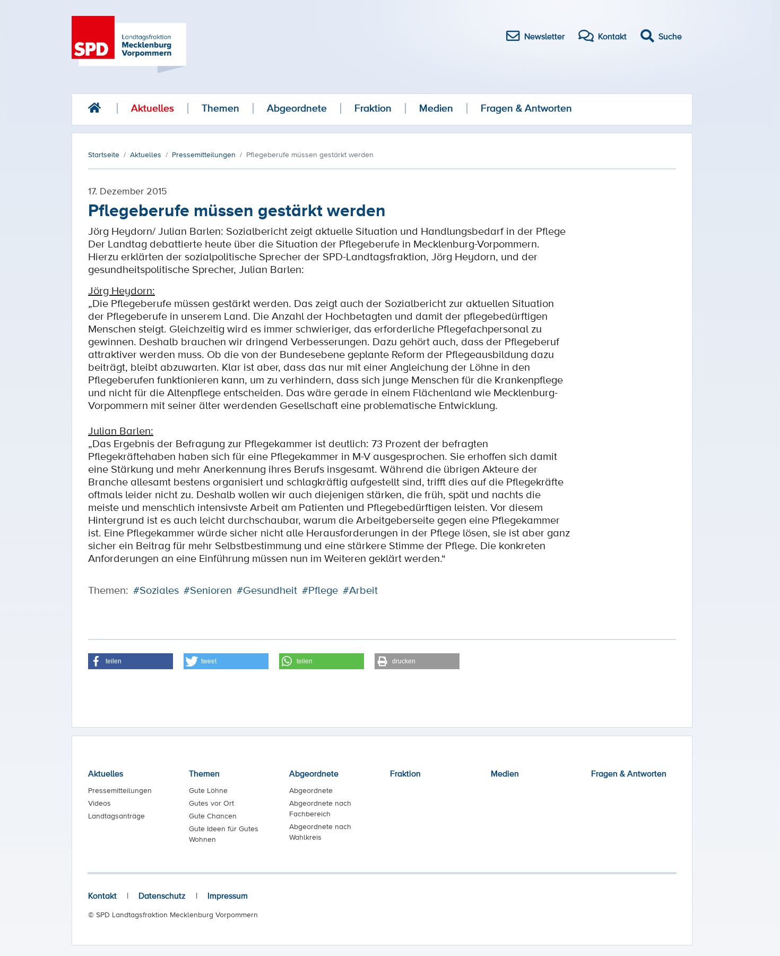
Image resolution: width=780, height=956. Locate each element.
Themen (220, 108)
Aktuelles (152, 108)
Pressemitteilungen (120, 790)
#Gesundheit (267, 590)
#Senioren (208, 590)
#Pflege (320, 590)
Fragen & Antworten (526, 108)
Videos (99, 803)
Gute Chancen (213, 815)
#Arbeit (360, 590)
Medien (436, 108)
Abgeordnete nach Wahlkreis (320, 831)
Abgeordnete (297, 108)
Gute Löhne (208, 790)
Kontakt (102, 895)
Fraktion (373, 108)
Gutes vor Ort (211, 803)
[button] (130, 661)
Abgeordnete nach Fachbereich (320, 808)
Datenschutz (162, 895)
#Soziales (156, 590)
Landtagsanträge (116, 815)
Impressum (227, 895)
